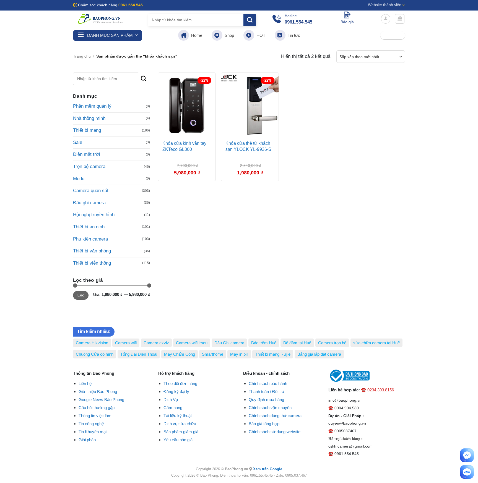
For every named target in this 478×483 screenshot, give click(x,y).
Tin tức (292, 35)
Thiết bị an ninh (89, 226)
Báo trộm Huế (263, 342)
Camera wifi (126, 342)
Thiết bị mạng (87, 130)
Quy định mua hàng (266, 399)
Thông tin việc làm (95, 415)
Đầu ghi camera (89, 202)
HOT (259, 35)
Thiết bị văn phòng (92, 251)
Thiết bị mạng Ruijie (272, 354)
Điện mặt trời (86, 154)
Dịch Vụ (170, 399)
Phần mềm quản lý (92, 106)
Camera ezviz (156, 342)
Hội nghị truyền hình (94, 214)
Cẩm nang (172, 407)
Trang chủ (82, 56)
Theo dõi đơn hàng (180, 383)
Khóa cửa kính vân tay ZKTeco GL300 (184, 146)
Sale (77, 142)
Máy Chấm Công (179, 354)
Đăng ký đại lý (176, 391)
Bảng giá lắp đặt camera (319, 354)
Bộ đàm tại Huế (297, 342)
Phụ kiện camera (90, 239)
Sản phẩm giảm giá (180, 431)
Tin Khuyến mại (92, 431)
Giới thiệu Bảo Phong (98, 391)
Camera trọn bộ (332, 342)
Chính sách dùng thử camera (275, 415)
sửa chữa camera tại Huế (376, 342)
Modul (79, 178)
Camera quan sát (90, 190)
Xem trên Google (267, 469)
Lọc (80, 295)
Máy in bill (239, 354)
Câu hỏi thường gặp (97, 407)
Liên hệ (85, 383)
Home (195, 35)
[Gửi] (249, 20)
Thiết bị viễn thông (92, 263)
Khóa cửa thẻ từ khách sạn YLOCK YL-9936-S (248, 146)
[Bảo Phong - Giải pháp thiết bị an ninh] (100, 19)
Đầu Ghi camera (229, 342)
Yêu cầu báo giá (178, 439)
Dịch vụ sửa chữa (179, 423)
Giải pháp (87, 439)
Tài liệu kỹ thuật (177, 415)
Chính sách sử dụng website (274, 431)
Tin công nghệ (91, 423)
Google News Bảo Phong (101, 399)
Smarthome (212, 354)
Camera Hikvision (92, 342)
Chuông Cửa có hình (94, 354)
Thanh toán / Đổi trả (266, 391)
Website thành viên (384, 5)
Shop (228, 35)
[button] (385, 19)
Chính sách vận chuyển (270, 407)
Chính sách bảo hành (268, 383)
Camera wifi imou (191, 342)
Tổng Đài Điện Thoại (138, 354)
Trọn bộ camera (89, 166)
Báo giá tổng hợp (264, 423)
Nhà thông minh (89, 118)
